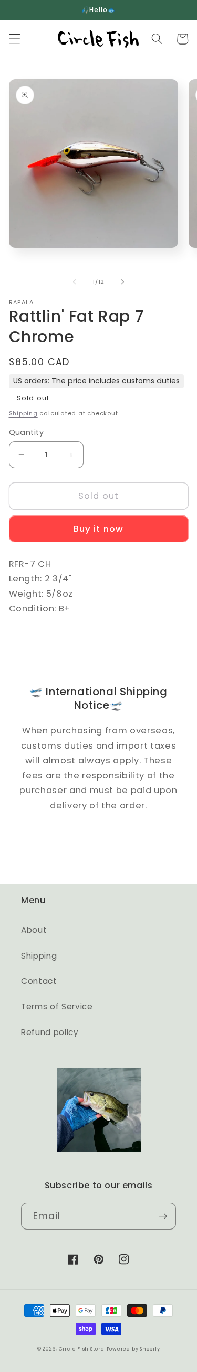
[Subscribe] (162, 1216)
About (34, 930)
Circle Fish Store (82, 1348)
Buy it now (98, 529)
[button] (14, 38)
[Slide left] (74, 281)
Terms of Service (57, 1006)
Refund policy (50, 1032)
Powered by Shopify (133, 1348)
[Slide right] (122, 281)
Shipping (23, 413)
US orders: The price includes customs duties (96, 381)
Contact (39, 980)
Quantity (26, 432)
